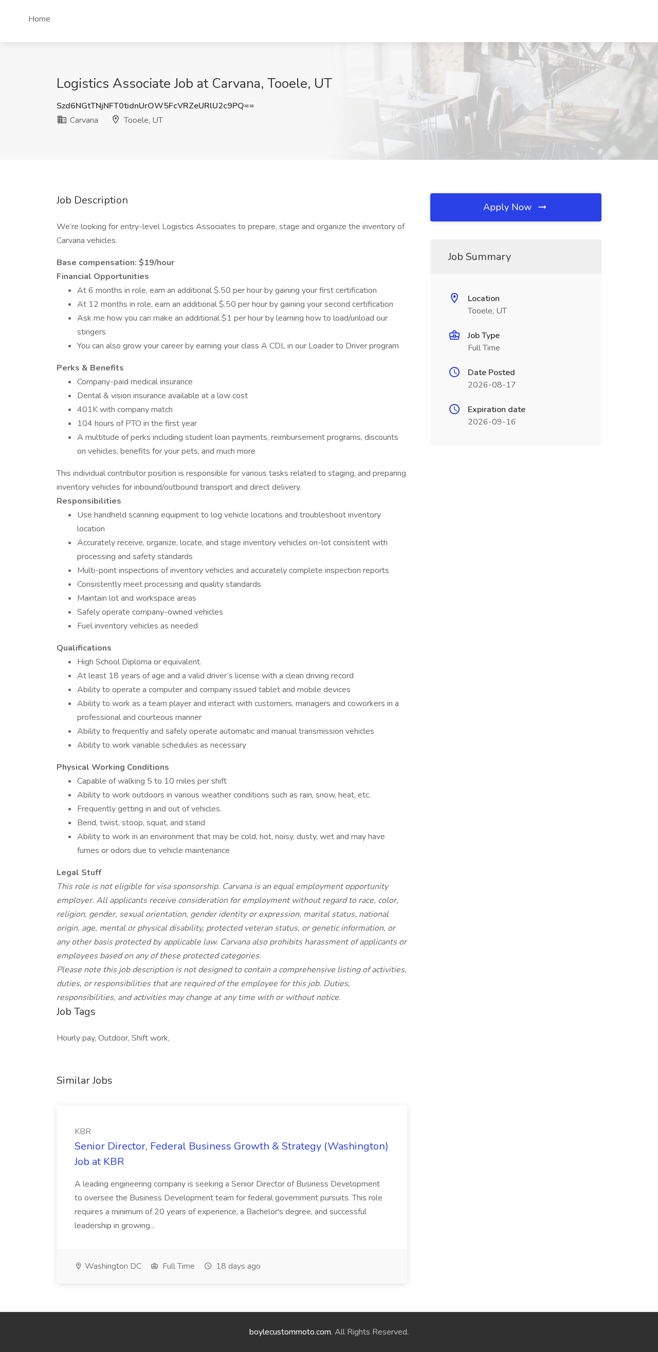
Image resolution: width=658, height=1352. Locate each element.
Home (39, 19)
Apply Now (508, 207)
